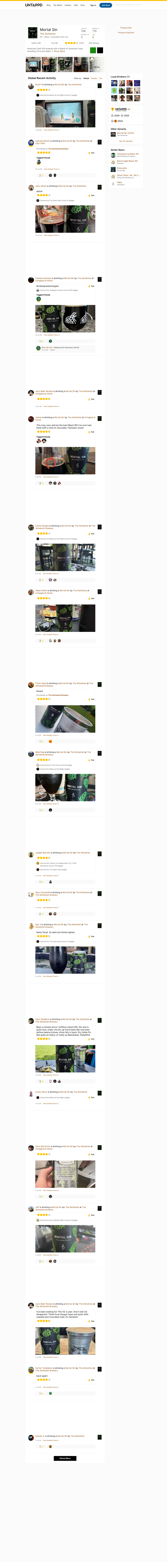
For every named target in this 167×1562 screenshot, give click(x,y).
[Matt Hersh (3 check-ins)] (121, 98)
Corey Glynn (41, 1092)
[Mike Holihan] (50, 881)
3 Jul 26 (38, 1255)
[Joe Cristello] (59, 483)
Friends (94, 78)
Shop (82, 5)
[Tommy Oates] (54, 1081)
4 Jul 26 (38, 1103)
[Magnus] (50, 1261)
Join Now (106, 5)
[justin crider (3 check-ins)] (121, 83)
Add (100, 50)
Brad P (38, 84)
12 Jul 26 (38, 406)
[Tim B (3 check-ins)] (121, 91)
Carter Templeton (43, 1368)
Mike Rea (39, 752)
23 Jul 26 (38, 235)
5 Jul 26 (38, 875)
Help (76, 5)
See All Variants (126, 141)
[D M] (50, 810)
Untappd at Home (43, 280)
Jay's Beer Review (44, 391)
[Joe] (50, 741)
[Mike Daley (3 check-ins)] (129, 83)
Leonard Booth (42, 141)
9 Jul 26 (38, 477)
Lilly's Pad (40, 143)
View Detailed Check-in (51, 130)
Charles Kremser (43, 278)
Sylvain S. (40, 1436)
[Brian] (50, 579)
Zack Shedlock (42, 1019)
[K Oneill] (50, 1196)
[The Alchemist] (50, 175)
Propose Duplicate (126, 32)
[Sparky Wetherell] (59, 640)
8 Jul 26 (38, 573)
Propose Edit (126, 28)
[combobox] (128, 5)
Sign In (93, 5)
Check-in (93, 50)
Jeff (37, 1207)
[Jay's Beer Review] (50, 483)
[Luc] (50, 1446)
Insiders (68, 5)
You (100, 78)
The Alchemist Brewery (58, 149)
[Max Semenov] (50, 1081)
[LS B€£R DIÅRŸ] (50, 640)
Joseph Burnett (42, 852)
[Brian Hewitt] (50, 1393)
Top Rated (57, 5)
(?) (129, 109)
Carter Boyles (42, 526)
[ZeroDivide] (54, 1261)
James (38, 417)
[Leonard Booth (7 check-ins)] (114, 83)
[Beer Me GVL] (50, 341)
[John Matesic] (54, 913)
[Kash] (59, 1081)
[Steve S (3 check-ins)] (114, 98)
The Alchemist (47, 33)
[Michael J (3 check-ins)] (137, 83)
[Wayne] (54, 640)
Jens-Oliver (40, 186)
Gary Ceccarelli (42, 892)
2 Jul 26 (38, 1440)
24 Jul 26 (38, 169)
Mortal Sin (59, 84)
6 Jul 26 (38, 735)
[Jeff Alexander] (50, 913)
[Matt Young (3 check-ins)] (137, 91)
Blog (49, 5)
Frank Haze (40, 683)
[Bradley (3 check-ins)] (114, 91)
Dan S (38, 924)
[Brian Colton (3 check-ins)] (137, 98)
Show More (59, 51)
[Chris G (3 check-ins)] (129, 91)
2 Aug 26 (38, 130)
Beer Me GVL (47, 347)
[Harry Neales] (54, 579)
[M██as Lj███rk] (54, 175)
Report (52, 350)
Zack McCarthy (42, 1146)
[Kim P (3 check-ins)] (129, 98)
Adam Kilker (41, 590)
